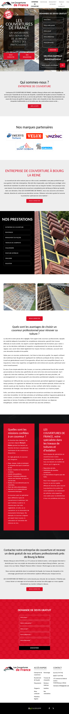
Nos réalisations (27, 56)
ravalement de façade (35, 571)
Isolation (8, 263)
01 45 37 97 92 (58, 673)
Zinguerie (8, 258)
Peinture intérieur (11, 253)
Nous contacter (10, 56)
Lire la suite (35, 106)
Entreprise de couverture (35, 4)
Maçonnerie (9, 248)
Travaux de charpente (61, 4)
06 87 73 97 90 (58, 676)
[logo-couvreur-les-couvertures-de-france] (14, 4)
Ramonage (43, 2)
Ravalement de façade (13, 237)
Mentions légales (37, 698)
